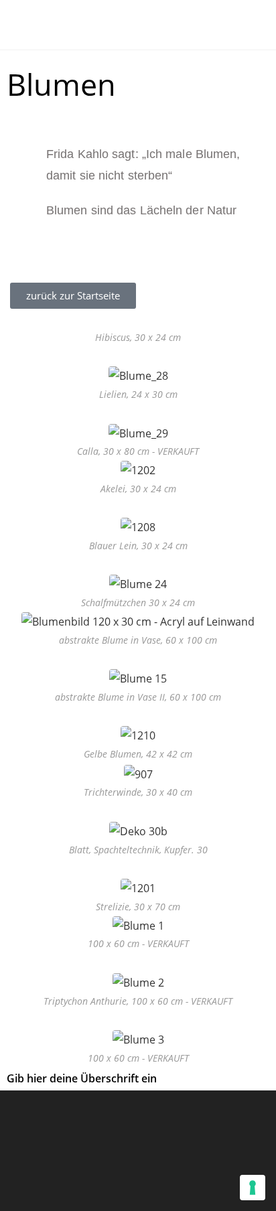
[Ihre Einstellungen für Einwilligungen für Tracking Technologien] (252, 1187)
